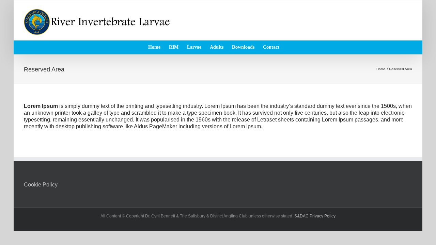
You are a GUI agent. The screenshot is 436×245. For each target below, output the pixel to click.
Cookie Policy (41, 184)
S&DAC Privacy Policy (315, 216)
